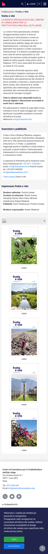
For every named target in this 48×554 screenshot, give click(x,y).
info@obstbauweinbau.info (15, 172)
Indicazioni (19, 495)
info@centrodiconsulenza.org (21, 488)
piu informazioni (14, 546)
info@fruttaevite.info (22, 119)
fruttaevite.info (11, 504)
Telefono (5, 495)
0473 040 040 (12, 485)
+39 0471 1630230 (31, 164)
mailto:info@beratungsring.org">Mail (12, 495)
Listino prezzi (9, 177)
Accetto (14, 539)
